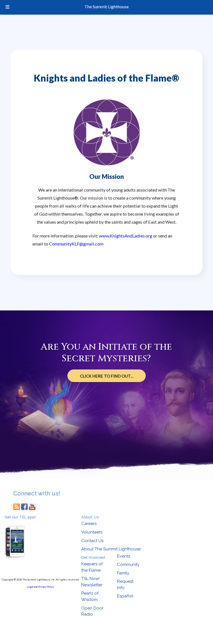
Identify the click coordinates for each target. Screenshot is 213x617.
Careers (89, 523)
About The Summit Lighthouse (111, 549)
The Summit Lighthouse (106, 6)
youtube (32, 506)
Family (123, 573)
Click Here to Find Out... (106, 375)
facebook (24, 506)
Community (128, 564)
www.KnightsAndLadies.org (125, 235)
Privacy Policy (46, 586)
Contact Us (92, 540)
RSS (16, 506)
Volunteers (91, 532)
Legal (30, 586)
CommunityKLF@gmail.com (76, 243)
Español (125, 596)
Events (123, 556)
